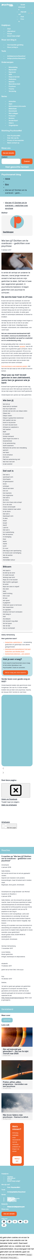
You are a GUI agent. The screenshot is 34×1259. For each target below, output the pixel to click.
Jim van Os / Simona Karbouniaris (10, 749)
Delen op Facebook (9, 799)
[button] (11, 730)
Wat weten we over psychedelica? (10, 758)
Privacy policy (13, 1257)
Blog (7, 184)
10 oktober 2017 (6, 979)
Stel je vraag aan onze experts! (15, 672)
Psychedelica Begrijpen (9, 753)
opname (22, 346)
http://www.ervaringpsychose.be (12, 998)
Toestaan (29, 1255)
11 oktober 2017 (6, 966)
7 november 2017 (7, 948)
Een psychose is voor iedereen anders (14, 366)
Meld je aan (17, 1160)
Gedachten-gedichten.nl (13, 642)
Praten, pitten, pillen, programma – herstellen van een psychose (15, 1084)
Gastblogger (8, 232)
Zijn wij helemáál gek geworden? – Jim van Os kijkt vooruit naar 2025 (15, 1051)
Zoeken (4, 157)
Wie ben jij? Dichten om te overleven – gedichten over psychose (16, 205)
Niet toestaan (4, 1257)
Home (7, 179)
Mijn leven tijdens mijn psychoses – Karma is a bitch (15, 1116)
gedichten (7, 1020)
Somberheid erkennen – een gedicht (17, 654)
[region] (17, 736)
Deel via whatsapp (9, 805)
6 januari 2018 (6, 867)
